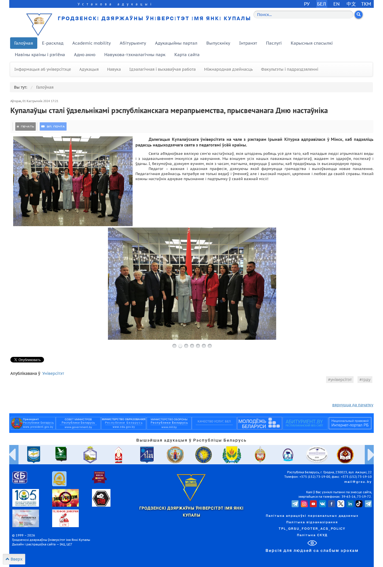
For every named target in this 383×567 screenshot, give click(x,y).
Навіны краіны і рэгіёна (40, 54)
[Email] (53, 126)
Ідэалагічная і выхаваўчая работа (162, 69)
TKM (366, 4)
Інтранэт (248, 43)
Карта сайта (187, 54)
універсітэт (341, 379)
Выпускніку (218, 43)
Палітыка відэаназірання (312, 522)
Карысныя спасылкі (312, 43)
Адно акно (84, 54)
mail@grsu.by (358, 482)
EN (336, 4)
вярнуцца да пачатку (352, 404)
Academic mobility (91, 43)
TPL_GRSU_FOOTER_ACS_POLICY (312, 528)
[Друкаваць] (25, 126)
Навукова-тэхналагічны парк (134, 54)
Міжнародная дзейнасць (228, 69)
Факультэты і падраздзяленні (289, 69)
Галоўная (23, 43)
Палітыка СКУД (312, 535)
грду (366, 379)
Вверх (16, 559)
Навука (114, 69)
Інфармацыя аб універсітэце (42, 69)
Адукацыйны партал (176, 43)
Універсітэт (53, 373)
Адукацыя (89, 69)
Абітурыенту (133, 43)
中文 (351, 4)
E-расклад (52, 43)
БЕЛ (321, 4)
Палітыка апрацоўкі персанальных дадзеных (312, 516)
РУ (307, 4)
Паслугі (274, 43)
